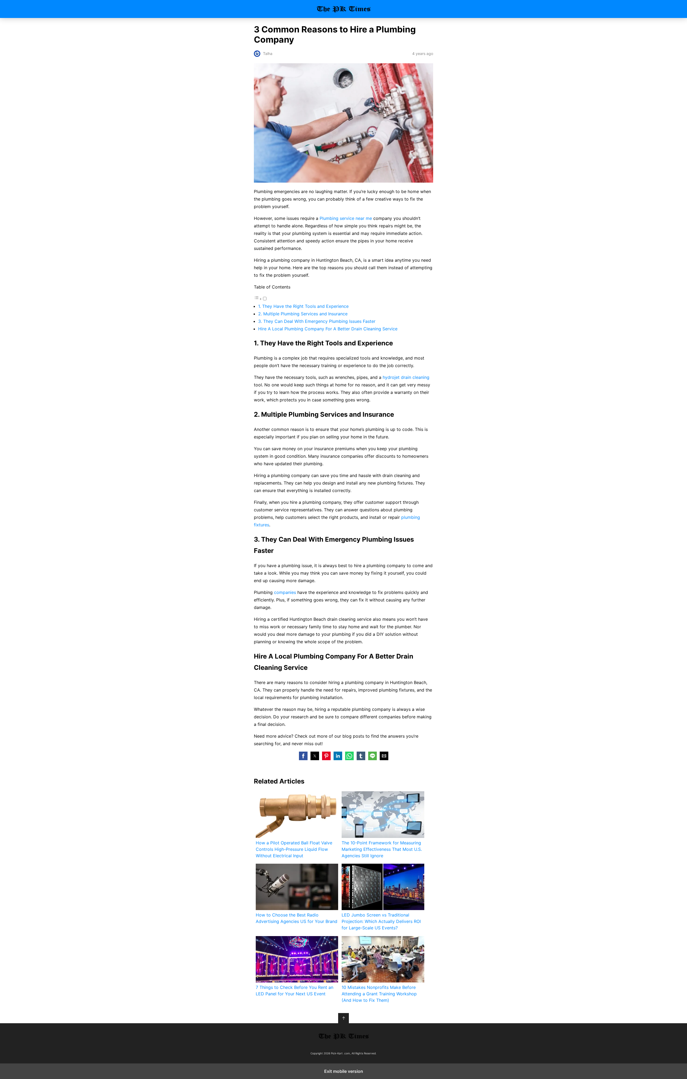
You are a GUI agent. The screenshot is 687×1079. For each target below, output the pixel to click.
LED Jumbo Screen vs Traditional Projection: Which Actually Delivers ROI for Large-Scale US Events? (381, 921)
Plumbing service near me (346, 218)
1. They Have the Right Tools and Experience (303, 306)
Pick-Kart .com (343, 9)
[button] (303, 756)
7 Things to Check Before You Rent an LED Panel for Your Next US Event (294, 990)
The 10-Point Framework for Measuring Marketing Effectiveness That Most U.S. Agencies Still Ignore (382, 849)
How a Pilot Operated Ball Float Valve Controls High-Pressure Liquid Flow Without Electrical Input (294, 849)
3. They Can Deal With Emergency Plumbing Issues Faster (316, 321)
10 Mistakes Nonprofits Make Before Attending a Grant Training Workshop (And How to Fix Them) (379, 994)
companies (285, 592)
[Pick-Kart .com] (343, 1036)
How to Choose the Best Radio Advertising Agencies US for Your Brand (296, 918)
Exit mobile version (343, 1071)
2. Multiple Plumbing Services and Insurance (303, 313)
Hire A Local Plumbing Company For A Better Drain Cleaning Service (327, 328)
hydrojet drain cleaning (406, 377)
